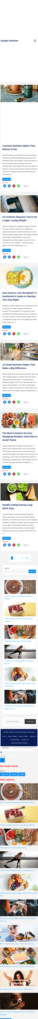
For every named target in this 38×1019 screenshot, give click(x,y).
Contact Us (25, 740)
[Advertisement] (19, 124)
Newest (13, 774)
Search (6, 568)
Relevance (4, 774)
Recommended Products (19, 743)
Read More (7, 179)
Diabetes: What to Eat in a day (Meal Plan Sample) (17, 966)
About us (33, 736)
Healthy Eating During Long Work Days (17, 507)
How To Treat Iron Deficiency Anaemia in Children (17, 802)
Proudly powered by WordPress (26, 747)
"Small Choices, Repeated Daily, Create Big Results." (17, 870)
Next (27, 558)
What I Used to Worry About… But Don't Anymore (17, 944)
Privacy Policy (14, 740)
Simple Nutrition (9, 40)
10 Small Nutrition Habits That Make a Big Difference (18, 366)
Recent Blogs (12, 736)
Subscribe (30, 721)
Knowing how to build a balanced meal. (17, 641)
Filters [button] (5, 771)
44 (22, 558)
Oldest (21, 774)
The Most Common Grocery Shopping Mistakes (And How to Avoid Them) (19, 436)
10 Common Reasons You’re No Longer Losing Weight (19, 219)
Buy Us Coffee (23, 736)
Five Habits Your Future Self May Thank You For (16, 989)
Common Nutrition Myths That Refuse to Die (18, 148)
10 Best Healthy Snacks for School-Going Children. (17, 825)
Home (4, 736)
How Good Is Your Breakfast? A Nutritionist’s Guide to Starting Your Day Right (19, 296)
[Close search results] (2, 760)
